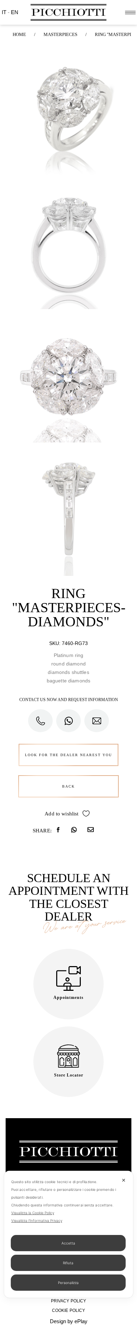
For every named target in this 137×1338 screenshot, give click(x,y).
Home (19, 34)
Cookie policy (68, 1310)
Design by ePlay (68, 1321)
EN (14, 12)
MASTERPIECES (60, 34)
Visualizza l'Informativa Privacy (36, 1220)
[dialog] (68, 1234)
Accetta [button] (68, 1243)
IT (5, 12)
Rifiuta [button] (68, 1263)
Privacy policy (68, 1300)
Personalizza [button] (68, 1282)
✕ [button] (124, 1180)
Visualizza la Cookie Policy (32, 1213)
